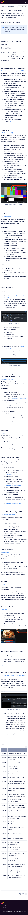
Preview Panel (4, 609)
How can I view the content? (8, 514)
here (10, 121)
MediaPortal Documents (10, 6)
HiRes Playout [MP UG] (7, 133)
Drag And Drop (5, 552)
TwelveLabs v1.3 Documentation (18, 398)
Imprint (2, 909)
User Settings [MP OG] (6, 216)
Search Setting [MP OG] (7, 379)
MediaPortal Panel (10, 474)
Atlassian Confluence (5, 913)
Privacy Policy (4, 905)
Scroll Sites (23, 911)
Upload (3, 433)
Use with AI (22, 6)
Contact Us (3, 907)
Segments (3, 665)
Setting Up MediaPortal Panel (13, 485)
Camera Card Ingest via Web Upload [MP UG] (12, 71)
